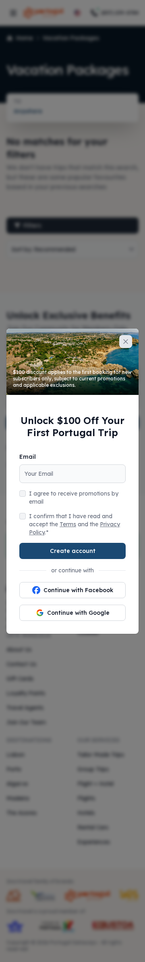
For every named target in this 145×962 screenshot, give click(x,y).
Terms (68, 524)
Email (27, 456)
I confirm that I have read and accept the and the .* (74, 524)
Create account (72, 551)
